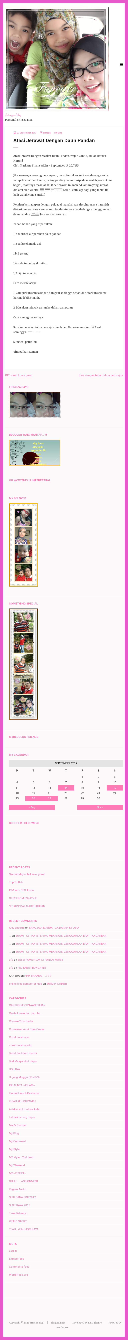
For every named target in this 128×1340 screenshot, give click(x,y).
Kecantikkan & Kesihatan (24, 1093)
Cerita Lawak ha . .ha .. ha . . (26, 1013)
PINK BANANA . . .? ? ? (37, 975)
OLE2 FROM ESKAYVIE (23, 898)
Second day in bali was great (27, 874)
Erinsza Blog (13, 115)
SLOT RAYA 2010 (19, 1205)
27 (49, 798)
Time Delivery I (18, 1213)
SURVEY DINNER (56, 983)
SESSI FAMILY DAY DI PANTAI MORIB (40, 959)
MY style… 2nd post (21, 1157)
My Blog (58, 133)
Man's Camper (17, 1125)
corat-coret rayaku (20, 1045)
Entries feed (16, 1258)
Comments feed (19, 1266)
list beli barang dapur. (22, 1117)
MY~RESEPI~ (17, 1173)
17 (114, 787)
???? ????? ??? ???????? (51, 190)
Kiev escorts (16, 927)
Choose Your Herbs (21, 1021)
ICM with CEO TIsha (21, 890)
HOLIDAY (14, 1069)
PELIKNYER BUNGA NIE (32, 967)
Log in (13, 1250)
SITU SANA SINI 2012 (22, 1197)
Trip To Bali (16, 882)
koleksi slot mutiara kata (24, 1109)
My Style (14, 1149)
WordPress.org (18, 1274)
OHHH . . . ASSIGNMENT (23, 1181)
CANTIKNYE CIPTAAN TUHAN (27, 1005)
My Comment (17, 1141)
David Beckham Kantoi (23, 1053)
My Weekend (17, 1165)
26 (33, 798)
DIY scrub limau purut (18, 375)
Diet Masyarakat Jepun (23, 1061)
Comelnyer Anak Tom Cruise (26, 1029)
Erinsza (46, 133)
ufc (11, 959)
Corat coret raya (19, 1037)
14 (66, 787)
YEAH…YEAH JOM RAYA (23, 1229)
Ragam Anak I (17, 1189)
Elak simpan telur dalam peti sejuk (101, 375)
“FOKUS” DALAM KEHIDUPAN (27, 906)
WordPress (62, 1327)
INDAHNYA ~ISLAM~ (22, 1085)
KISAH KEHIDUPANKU (22, 1101)
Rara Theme (95, 1322)
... (10, 935)
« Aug (31, 807)
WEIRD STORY (18, 1221)
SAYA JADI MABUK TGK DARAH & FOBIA (54, 927)
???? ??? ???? (33, 332)
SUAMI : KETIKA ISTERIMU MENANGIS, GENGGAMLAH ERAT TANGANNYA (61, 935)
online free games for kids (25, 983)
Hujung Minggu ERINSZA (24, 1077)
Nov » (100, 807)
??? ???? (35, 214)
